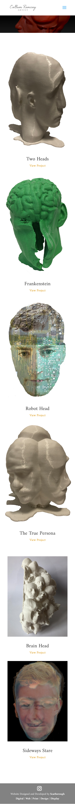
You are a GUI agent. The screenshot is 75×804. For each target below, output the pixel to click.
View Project (38, 165)
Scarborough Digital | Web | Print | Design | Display (40, 796)
